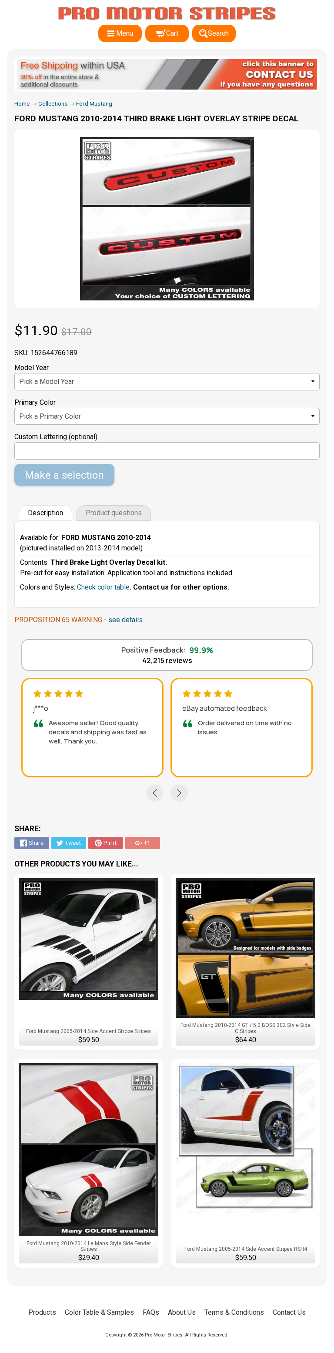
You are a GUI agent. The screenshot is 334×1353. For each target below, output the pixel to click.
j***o (40, 708)
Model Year (31, 367)
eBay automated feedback (224, 708)
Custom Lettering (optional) (55, 437)
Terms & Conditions (234, 1312)
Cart (172, 33)
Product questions (114, 513)
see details (125, 620)
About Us (182, 1312)
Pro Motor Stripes (163, 1335)
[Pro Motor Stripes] (167, 13)
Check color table (103, 587)
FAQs (151, 1312)
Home (22, 103)
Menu (124, 33)
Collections (52, 103)
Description (45, 513)
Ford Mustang (94, 103)
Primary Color (35, 402)
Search (218, 33)
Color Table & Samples (99, 1312)
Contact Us (289, 1312)
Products (42, 1312)
